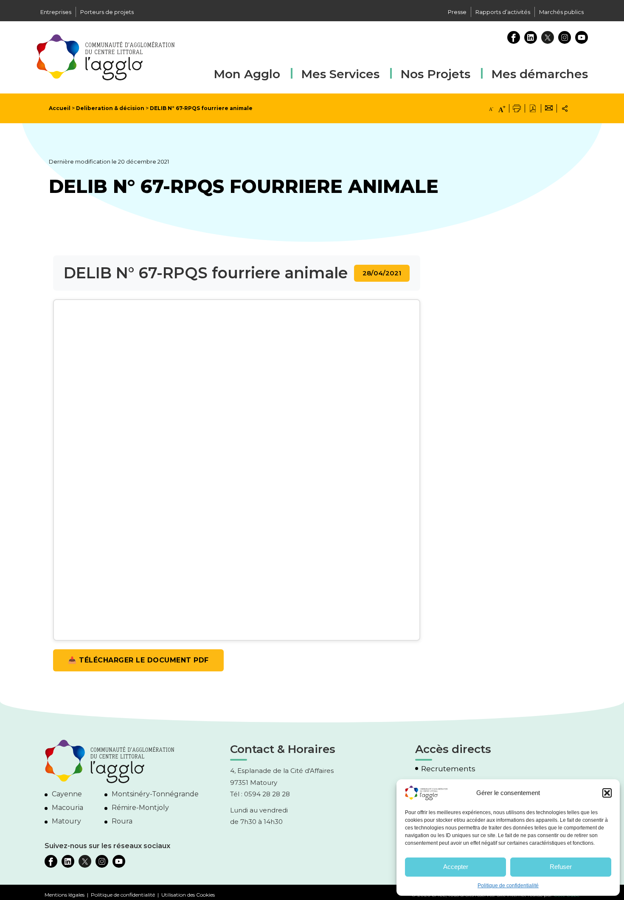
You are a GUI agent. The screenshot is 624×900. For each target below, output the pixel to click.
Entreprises (55, 11)
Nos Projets (435, 74)
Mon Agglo (247, 74)
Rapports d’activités (502, 11)
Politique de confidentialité (508, 886)
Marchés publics (561, 11)
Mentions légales (64, 895)
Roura (122, 821)
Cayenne (67, 794)
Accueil (59, 108)
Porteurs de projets (107, 11)
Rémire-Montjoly (140, 808)
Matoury (66, 821)
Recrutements (448, 769)
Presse (457, 11)
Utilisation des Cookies (188, 895)
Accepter (455, 866)
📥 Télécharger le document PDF (138, 660)
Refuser (561, 866)
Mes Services (340, 74)
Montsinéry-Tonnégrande (155, 794)
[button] (607, 793)
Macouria (67, 808)
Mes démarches (539, 73)
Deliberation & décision (110, 108)
